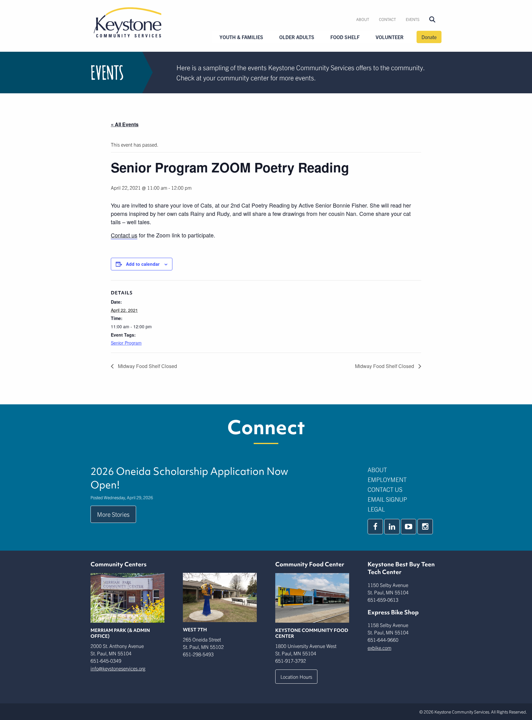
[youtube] (408, 526)
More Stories (113, 514)
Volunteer (390, 37)
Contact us (124, 235)
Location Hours (296, 676)
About (362, 19)
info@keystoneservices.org (118, 668)
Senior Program (126, 343)
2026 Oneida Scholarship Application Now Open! (189, 477)
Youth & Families (241, 37)
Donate (429, 37)
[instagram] (425, 526)
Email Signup (387, 499)
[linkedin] (392, 526)
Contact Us (385, 489)
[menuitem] (362, 19)
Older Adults (296, 37)
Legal (376, 509)
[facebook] (375, 526)
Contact (387, 19)
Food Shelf (345, 37)
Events (412, 19)
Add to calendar (142, 264)
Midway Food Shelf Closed (147, 366)
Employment (387, 479)
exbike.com (379, 648)
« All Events (125, 124)
